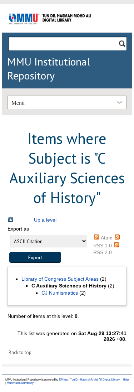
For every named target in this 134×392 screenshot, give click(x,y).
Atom (107, 238)
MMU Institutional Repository (48, 68)
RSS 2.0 (102, 252)
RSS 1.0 (102, 245)
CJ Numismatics (59, 293)
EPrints (63, 379)
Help (126, 379)
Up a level (45, 220)
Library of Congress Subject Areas (60, 279)
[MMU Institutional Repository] (50, 31)
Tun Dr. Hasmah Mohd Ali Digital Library (95, 379)
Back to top (20, 352)
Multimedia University (20, 382)
